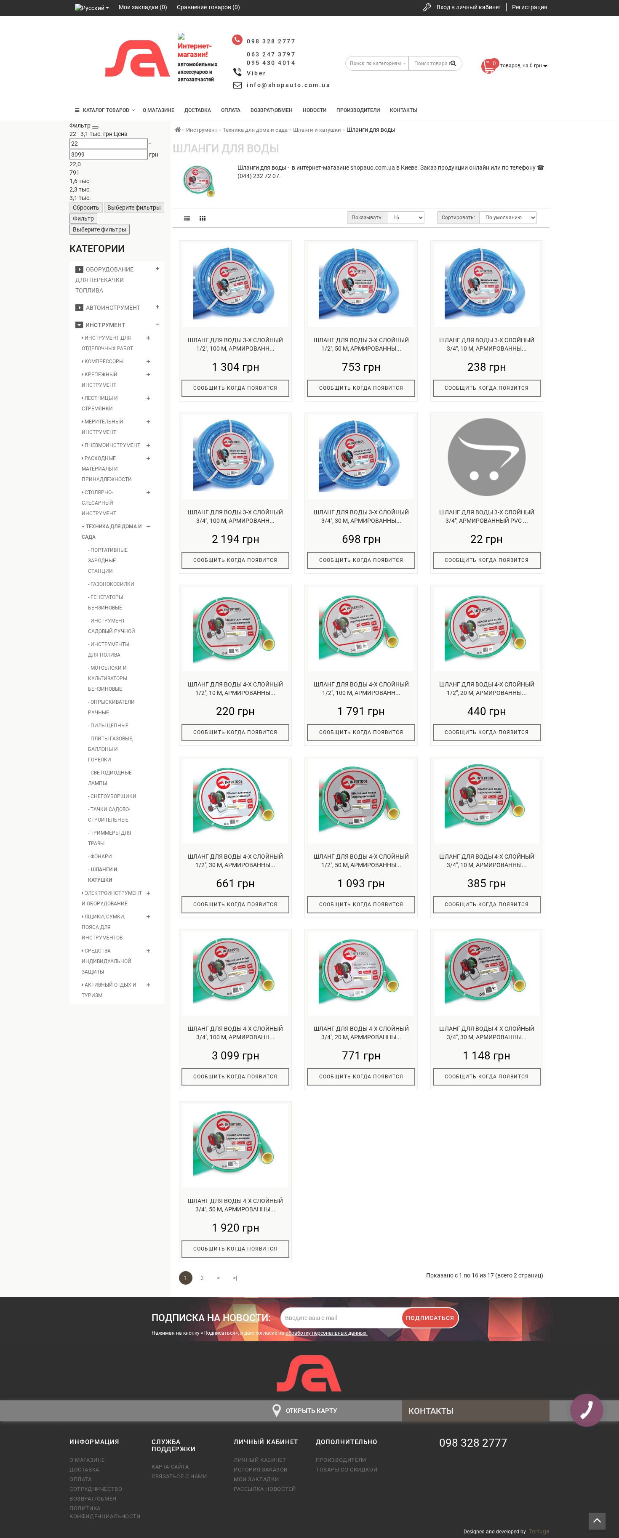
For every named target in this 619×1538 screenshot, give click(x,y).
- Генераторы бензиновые (105, 602)
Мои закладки (256, 1479)
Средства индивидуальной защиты (106, 961)
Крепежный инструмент (99, 380)
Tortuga (539, 1531)
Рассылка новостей (265, 1489)
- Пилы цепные (108, 726)
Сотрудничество (95, 1489)
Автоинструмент (111, 307)
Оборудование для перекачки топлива (104, 280)
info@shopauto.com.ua (289, 85)
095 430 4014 (84, 85)
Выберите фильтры (134, 207)
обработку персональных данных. (326, 1333)
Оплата (230, 110)
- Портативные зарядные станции (108, 560)
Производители (358, 110)
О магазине (158, 110)
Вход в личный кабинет (469, 7)
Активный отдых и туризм (109, 990)
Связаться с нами (179, 1476)
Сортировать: (458, 218)
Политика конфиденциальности (104, 1512)
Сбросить (86, 207)
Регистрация (529, 7)
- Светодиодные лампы (110, 778)
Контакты (403, 110)
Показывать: (367, 218)
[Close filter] (95, 127)
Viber (257, 73)
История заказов (261, 1469)
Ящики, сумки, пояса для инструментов (103, 927)
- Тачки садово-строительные (109, 814)
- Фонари (100, 856)
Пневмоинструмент (111, 445)
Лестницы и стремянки (100, 403)
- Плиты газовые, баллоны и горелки (110, 749)
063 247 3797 (83, 60)
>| (235, 1278)
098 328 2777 (83, 34)
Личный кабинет (260, 1460)
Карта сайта (170, 1466)
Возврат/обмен (93, 1498)
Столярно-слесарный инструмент (99, 503)
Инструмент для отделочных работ (107, 343)
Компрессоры (103, 362)
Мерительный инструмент (102, 427)
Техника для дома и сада (111, 532)
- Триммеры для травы (109, 838)
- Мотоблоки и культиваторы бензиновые (107, 678)
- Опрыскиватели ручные (111, 707)
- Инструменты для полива (108, 649)
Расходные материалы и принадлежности (107, 468)
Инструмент (104, 325)
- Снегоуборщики (112, 796)
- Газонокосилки (111, 584)
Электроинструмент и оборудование (112, 898)
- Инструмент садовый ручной (111, 626)
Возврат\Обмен (272, 110)
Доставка (197, 110)
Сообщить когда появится (235, 388)
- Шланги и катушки (102, 875)
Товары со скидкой (346, 1469)
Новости (314, 110)
